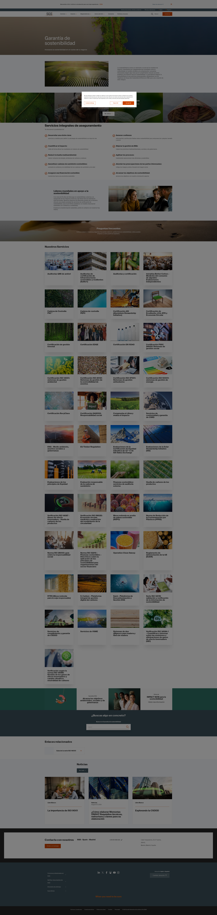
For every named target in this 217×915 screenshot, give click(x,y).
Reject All (115, 103)
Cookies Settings (90, 103)
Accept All (128, 103)
